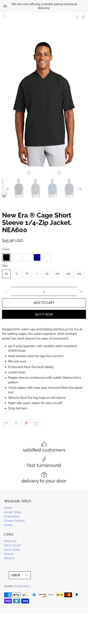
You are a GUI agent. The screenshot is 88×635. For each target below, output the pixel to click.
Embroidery (12, 516)
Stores (8, 525)
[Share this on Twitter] (6, 423)
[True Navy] (37, 257)
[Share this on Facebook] (16, 423)
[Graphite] (16, 257)
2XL (57, 273)
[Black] (6, 257)
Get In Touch (12, 545)
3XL (68, 273)
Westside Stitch (21, 586)
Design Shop (12, 512)
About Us (10, 541)
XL (47, 273)
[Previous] (30, 173)
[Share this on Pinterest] (26, 423)
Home (8, 507)
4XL (79, 273)
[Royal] (27, 257)
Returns (9, 558)
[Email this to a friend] (36, 423)
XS (6, 273)
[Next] (58, 173)
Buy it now (44, 314)
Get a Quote (12, 549)
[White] (47, 257)
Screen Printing (14, 520)
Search (9, 554)
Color (6, 249)
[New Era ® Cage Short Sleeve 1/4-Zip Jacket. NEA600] (44, 103)
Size (5, 265)
